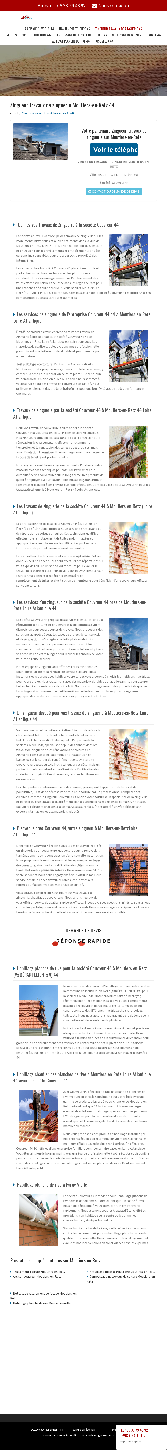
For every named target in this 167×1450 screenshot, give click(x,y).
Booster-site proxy (114, 1435)
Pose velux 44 (104, 41)
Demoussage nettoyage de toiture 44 (81, 35)
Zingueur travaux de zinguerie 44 (118, 28)
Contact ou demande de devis (115, 191)
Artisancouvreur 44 (39, 28)
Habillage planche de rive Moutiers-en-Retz (43, 1303)
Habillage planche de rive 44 (70, 41)
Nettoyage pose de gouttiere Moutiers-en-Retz (122, 1271)
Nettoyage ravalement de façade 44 (136, 35)
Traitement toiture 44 (74, 28)
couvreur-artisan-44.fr (51, 1429)
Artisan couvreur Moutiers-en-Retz (37, 1276)
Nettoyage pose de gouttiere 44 (28, 35)
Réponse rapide (83, 940)
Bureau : (62, 5)
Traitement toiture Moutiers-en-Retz (39, 1271)
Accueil (14, 113)
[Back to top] (156, 1439)
